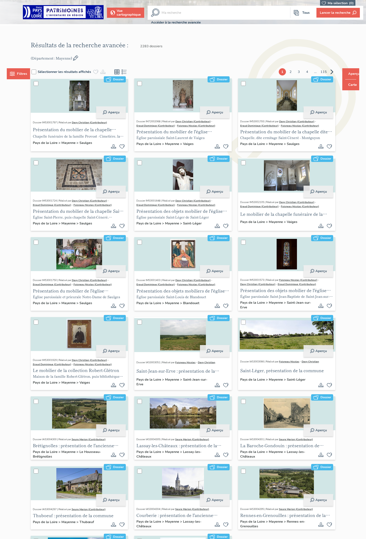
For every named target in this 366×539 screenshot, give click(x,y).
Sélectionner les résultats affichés (72, 72)
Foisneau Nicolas (188, 362)
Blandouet (194, 303)
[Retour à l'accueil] (63, 13)
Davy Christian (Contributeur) (97, 122)
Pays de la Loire (53, 143)
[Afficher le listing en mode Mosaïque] (125, 71)
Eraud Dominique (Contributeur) (158, 125)
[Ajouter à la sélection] (125, 146)
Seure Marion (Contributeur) (96, 439)
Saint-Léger (195, 223)
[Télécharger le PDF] (116, 146)
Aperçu (116, 112)
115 (315, 72)
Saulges (93, 143)
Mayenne (76, 143)
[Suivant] (323, 71)
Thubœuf (94, 522)
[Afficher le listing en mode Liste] (132, 71)
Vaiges (191, 144)
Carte (349, 84)
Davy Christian (209, 362)
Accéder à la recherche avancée (176, 22)
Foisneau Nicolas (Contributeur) (199, 125)
